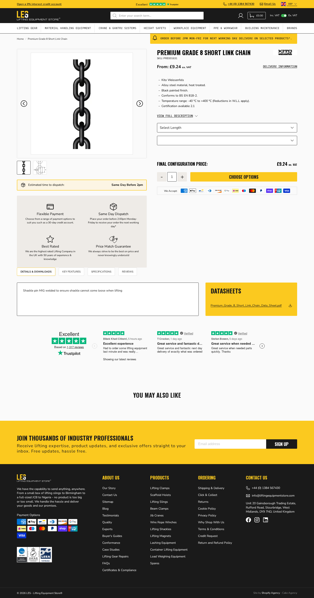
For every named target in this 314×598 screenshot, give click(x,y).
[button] (24, 103)
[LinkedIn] (265, 519)
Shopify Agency (271, 593)
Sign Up (282, 444)
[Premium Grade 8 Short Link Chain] (82, 104)
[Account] (240, 15)
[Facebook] (248, 519)
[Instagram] (257, 519)
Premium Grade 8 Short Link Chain (47, 39)
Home (20, 39)
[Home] (38, 15)
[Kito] (285, 52)
